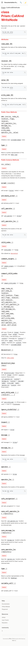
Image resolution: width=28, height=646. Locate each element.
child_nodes (10, 358)
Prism (3, 7)
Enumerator (16, 404)
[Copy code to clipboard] (25, 32)
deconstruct (14, 253)
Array (16, 250)
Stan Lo (14, 640)
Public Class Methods (9, 112)
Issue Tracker (5, 620)
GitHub (3, 617)
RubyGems (4, 622)
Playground (5, 609)
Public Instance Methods (10, 160)
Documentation (6, 604)
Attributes (4, 39)
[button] (2, 2)
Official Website (6, 606)
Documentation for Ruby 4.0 (11, 2)
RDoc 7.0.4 (12, 638)
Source (4, 136)
